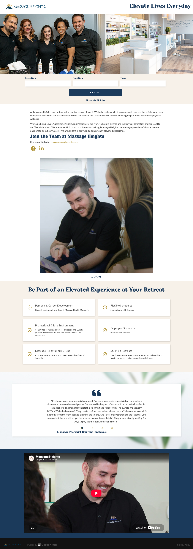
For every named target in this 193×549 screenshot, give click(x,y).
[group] (96, 199)
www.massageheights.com (64, 141)
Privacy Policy (183, 512)
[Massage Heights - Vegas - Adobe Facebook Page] (33, 148)
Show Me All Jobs (95, 100)
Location (30, 77)
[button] (92, 244)
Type (123, 77)
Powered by (31, 512)
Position (78, 77)
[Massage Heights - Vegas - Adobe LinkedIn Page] (41, 148)
